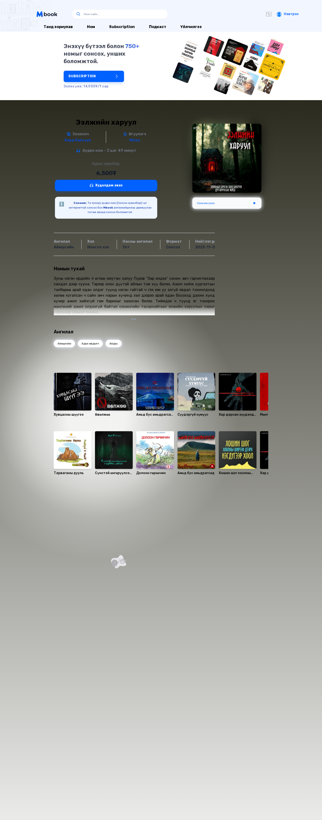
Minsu (134, 140)
